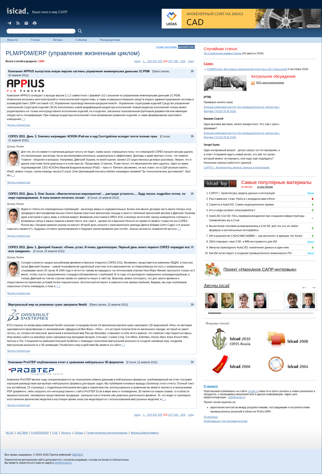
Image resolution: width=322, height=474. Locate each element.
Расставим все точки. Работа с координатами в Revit (242, 198)
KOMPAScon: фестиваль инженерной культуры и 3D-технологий (247, 69)
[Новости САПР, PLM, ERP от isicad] (18, 23)
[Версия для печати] (35, 23)
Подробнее (211, 417)
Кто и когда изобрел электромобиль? (232, 210)
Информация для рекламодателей (225, 421)
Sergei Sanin (211, 144)
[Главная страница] (17, 10)
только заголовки (166, 46)
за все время (265, 186)
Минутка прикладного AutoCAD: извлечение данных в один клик (249, 247)
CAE (55, 432)
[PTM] (207, 97)
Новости (12, 39)
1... (145, 61)
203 (149, 61)
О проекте (211, 386)
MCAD (10, 432)
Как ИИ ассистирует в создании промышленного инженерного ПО (250, 253)
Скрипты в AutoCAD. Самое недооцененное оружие (241, 204)
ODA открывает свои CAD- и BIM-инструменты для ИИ (243, 241)
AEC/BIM (22, 432)
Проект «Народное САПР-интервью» (260, 269)
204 (154, 61)
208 (175, 61)
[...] (23, 119)
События (81, 39)
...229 (182, 61)
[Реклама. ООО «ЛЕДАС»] (241, 18)
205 (160, 61)
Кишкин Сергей (213, 118)
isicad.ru (253, 391)
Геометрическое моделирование (107, 432)
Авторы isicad (216, 285)
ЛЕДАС (77, 454)
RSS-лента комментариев (270, 82)
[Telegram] (10, 23)
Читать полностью (18, 125)
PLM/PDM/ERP (40, 432)
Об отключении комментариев (222, 53)
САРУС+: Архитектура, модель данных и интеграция (237, 167)
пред (137, 61)
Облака (78, 432)
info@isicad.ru (236, 397)
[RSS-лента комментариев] (253, 83)
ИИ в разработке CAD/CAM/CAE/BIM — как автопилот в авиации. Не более (255, 235)
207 (170, 61)
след (191, 61)
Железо (66, 432)
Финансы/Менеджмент (145, 432)
